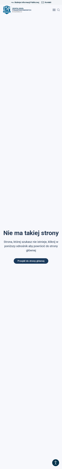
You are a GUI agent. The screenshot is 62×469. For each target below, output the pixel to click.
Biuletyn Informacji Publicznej (27, 2)
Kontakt (48, 2)
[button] (54, 10)
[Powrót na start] (18, 10)
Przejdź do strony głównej (31, 261)
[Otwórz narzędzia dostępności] (55, 462)
